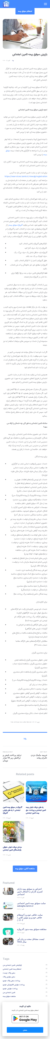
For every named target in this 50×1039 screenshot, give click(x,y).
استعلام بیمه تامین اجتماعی (12, 969)
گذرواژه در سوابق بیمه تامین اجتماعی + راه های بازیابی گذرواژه (12, 810)
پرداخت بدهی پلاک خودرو (11, 980)
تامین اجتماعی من (9, 992)
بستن (25, 1030)
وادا (13, 60)
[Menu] (44, 4)
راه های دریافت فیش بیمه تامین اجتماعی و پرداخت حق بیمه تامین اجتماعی (36, 810)
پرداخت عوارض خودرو (10, 988)
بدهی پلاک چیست (9, 972)
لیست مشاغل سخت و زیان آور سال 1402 (30, 940)
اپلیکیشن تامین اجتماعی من (12, 965)
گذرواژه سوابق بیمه (16, 225)
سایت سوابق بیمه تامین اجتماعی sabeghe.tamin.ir (31, 904)
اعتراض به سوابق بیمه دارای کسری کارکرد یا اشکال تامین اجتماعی (30, 892)
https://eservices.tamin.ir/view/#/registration (26, 176)
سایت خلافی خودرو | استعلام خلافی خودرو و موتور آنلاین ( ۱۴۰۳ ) (30, 918)
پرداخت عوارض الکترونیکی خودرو (14, 984)
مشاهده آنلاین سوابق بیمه (25, 868)
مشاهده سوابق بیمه (9, 996)
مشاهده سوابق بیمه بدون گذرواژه (32, 929)
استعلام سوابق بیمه (25, 11)
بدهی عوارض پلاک (9, 976)
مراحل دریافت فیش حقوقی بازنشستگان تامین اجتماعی (12, 848)
